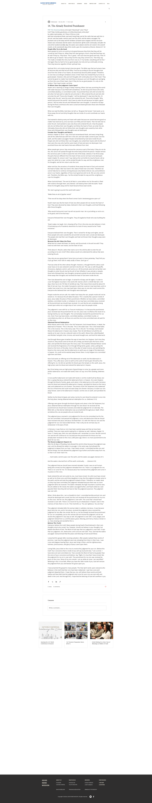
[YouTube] (90, 797)
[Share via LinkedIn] (56, 581)
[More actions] (105, 22)
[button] (63, 4)
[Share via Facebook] (48, 581)
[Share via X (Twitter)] (52, 581)
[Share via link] (60, 581)
